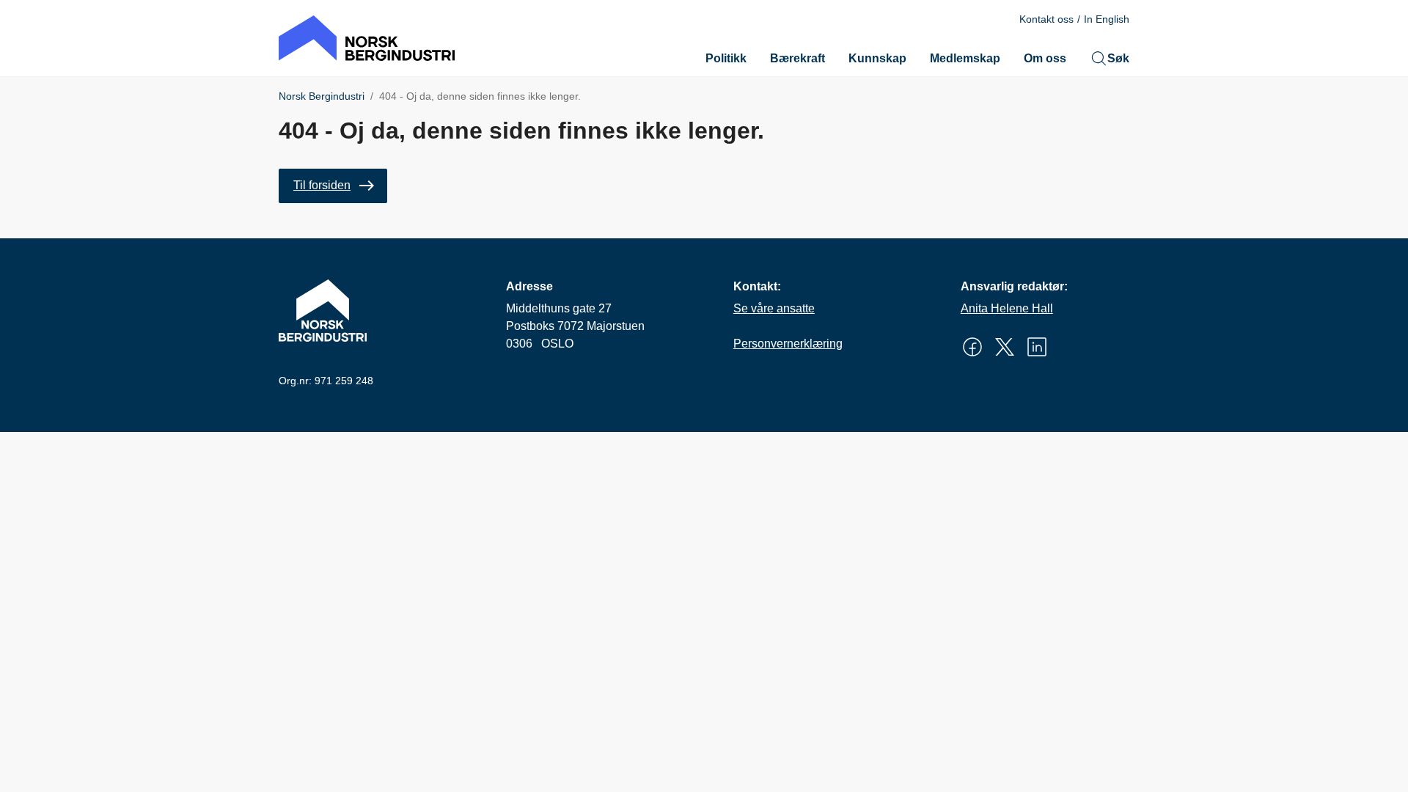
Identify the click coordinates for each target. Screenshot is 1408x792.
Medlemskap (965, 58)
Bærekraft (797, 58)
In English (1106, 19)
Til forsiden (322, 185)
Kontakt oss (1046, 19)
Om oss (1045, 58)
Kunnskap (877, 58)
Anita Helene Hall (1007, 308)
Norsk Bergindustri (321, 96)
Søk (1118, 58)
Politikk (726, 58)
